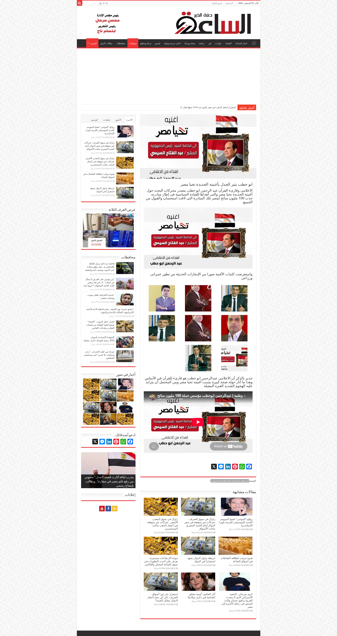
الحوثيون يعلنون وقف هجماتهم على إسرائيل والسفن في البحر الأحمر (203, 107)
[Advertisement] (168, 74)
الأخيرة (129, 119)
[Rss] (106, 3)
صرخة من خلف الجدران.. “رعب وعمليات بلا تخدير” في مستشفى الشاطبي (99, 354)
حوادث (218, 43)
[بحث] (79, 3)
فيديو (157, 43)
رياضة (201, 43)
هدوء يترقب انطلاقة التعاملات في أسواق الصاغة (237, 560)
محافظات (120, 43)
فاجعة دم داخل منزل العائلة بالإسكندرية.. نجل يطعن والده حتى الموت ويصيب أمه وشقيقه (99, 266)
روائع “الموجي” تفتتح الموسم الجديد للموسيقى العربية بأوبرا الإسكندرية (236, 522)
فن (209, 43)
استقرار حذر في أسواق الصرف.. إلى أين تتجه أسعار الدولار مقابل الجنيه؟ (162, 597)
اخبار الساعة (241, 43)
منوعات (133, 43)
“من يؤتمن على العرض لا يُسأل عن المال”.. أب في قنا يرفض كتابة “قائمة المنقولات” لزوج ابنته (98, 282)
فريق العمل (217, 3)
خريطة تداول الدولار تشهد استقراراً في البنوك (201, 560)
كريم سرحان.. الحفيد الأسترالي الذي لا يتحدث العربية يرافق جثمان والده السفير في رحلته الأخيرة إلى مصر (237, 600)
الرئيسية (229, 3)
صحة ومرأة (189, 43)
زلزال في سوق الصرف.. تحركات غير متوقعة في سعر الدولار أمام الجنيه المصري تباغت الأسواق (199, 524)
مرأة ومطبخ (145, 43)
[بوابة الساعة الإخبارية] (168, 22)
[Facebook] (104, 3)
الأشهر (118, 119)
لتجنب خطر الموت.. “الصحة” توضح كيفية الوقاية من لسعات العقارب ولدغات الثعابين (100, 324)
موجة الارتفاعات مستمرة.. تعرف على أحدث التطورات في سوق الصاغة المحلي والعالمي (161, 561)
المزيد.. (93, 43)
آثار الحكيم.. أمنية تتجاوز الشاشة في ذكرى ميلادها (201, 596)
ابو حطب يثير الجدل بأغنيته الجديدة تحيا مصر (230, 481)
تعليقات (106, 119)
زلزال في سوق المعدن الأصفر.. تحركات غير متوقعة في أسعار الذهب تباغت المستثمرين (162, 524)
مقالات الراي (106, 43)
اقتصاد (228, 43)
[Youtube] (100, 3)
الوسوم (94, 119)
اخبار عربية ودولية (172, 43)
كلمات (230, 274)
